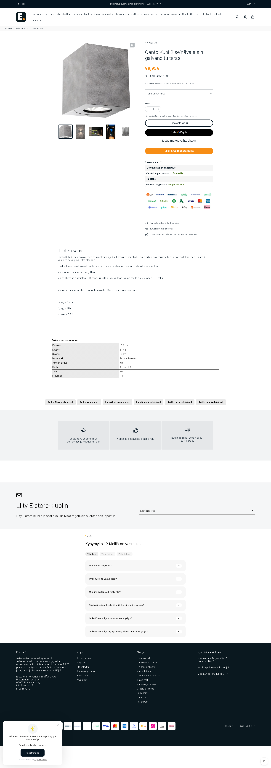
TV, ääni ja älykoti (81, 14)
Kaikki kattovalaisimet (117, 402)
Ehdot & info (83, 675)
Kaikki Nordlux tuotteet (60, 402)
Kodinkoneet (38, 14)
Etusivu (8, 28)
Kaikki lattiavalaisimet (179, 402)
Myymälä (81, 662)
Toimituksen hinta (156, 93)
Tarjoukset (37, 20)
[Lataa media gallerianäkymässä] (65, 132)
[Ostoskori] (253, 17)
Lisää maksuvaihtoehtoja (179, 140)
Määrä (147, 103)
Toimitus (177, 116)
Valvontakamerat (103, 14)
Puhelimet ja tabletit (58, 14)
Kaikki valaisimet (89, 402)
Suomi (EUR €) (246, 726)
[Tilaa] (252, 511)
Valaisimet (149, 14)
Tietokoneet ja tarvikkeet (128, 14)
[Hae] (237, 17)
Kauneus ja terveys (168, 14)
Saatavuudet (152, 162)
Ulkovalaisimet (37, 28)
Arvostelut (82, 680)
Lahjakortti (206, 14)
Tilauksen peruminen (87, 671)
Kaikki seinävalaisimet (211, 402)
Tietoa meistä (84, 658)
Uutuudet (218, 14)
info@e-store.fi (24, 685)
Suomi (249, 4)
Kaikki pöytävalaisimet (148, 402)
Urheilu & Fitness (190, 14)
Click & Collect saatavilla (179, 150)
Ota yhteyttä (83, 667)
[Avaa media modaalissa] (132, 45)
